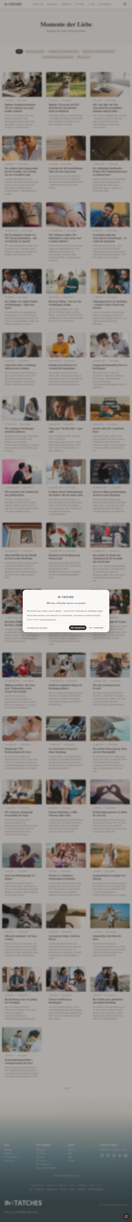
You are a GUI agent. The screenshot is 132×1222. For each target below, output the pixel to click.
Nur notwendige (96, 627)
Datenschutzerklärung (48, 619)
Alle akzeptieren (78, 627)
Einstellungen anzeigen (37, 627)
